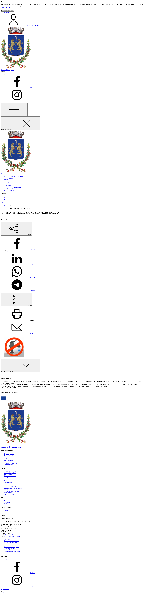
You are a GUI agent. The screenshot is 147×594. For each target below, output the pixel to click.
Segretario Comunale (9, 455)
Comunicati (7, 502)
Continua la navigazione (7, 10)
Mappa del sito (5, 589)
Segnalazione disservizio (10, 542)
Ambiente (6, 489)
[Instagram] (4, 199)
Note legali (7, 550)
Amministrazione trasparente (11, 547)
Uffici (5, 458)
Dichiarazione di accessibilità (12, 551)
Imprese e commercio (10, 476)
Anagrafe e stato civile (10, 471)
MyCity (4, 592)
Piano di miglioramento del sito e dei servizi (15, 553)
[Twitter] (4, 198)
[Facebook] (4, 196)
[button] (14, 176)
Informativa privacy (9, 548)
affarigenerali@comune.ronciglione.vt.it (15, 535)
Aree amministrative (9, 457)
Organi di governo (9, 454)
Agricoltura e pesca (9, 494)
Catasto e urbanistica (9, 479)
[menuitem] (19, 249)
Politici (6, 461)
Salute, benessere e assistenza (12, 491)
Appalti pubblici (8, 477)
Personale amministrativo (11, 463)
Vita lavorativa (8, 474)
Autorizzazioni (8, 492)
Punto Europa (7, 185)
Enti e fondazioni (8, 460)
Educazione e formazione (11, 485)
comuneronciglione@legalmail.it (12, 536)
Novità (6, 207)
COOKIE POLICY (6, 7)
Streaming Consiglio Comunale (12, 187)
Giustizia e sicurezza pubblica (12, 486)
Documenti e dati (8, 464)
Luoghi (6, 510)
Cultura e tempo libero (10, 473)
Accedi (3, 202)
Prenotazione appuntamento (11, 541)
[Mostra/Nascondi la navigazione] (14, 109)
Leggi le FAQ (8, 539)
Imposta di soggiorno (9, 188)
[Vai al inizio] (1, 395)
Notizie (6, 500)
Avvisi (6, 504)
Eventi (6, 512)
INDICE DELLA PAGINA (7, 371)
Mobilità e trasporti (9, 482)
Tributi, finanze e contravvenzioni (13, 488)
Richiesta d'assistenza (10, 544)
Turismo (6, 480)
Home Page (7, 205)
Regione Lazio (5, 12)
